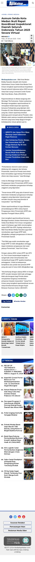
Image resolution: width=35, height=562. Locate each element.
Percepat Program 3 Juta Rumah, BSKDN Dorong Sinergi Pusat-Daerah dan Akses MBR (13, 404)
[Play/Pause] (31, 35)
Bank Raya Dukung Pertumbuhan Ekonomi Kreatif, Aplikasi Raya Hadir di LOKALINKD (13, 439)
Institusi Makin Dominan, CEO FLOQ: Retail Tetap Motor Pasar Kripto (21, 341)
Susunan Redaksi (17, 523)
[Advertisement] (16, 496)
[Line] (17, 295)
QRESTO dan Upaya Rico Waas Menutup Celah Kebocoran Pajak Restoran (17, 134)
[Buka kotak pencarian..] (33, 3)
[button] (31, 41)
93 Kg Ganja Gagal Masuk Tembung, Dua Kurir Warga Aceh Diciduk (13, 474)
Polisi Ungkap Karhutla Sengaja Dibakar (13, 414)
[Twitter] (13, 295)
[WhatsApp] (21, 295)
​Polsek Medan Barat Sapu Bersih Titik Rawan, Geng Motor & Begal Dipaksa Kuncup (13, 428)
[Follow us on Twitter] (15, 516)
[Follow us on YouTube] (23, 516)
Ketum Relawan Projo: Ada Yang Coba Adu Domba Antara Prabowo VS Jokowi (13, 393)
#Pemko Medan (19, 301)
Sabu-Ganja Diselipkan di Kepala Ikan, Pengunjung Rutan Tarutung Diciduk (13, 462)
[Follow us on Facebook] (11, 516)
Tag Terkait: (6, 301)
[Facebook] (9, 295)
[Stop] (31, 38)
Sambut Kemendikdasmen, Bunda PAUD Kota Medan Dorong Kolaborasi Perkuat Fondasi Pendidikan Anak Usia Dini (17, 154)
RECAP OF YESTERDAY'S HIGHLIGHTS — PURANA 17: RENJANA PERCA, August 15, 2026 (13, 370)
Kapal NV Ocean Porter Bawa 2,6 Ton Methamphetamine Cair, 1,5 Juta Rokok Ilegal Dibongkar (13, 382)
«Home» (4, 14)
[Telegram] (25, 295)
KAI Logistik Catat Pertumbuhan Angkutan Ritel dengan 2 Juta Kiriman (13, 451)
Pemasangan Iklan (17, 527)
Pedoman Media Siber (17, 531)
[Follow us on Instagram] (19, 516)
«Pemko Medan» (13, 14)
